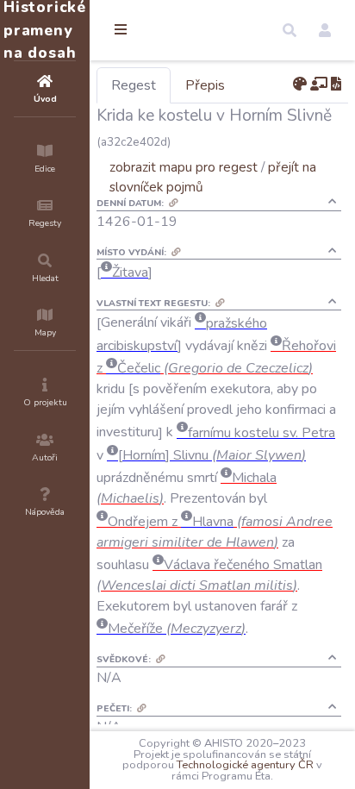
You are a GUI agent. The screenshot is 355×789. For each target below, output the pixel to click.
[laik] (318, 84)
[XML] (336, 84)
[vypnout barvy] (300, 84)
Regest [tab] (133, 85)
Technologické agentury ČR (245, 765)
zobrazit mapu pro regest (183, 167)
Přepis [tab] (205, 85)
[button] (289, 30)
